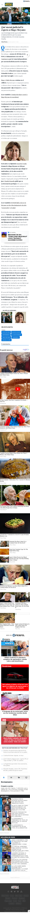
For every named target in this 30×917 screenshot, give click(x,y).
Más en (9, 635)
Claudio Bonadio (9, 181)
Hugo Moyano (6, 332)
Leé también (13, 232)
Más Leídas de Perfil (8, 837)
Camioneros (5, 59)
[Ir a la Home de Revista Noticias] (8, 4)
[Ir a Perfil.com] (26, 1)
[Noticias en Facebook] (11, 891)
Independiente (6, 334)
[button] (27, 55)
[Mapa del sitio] (21, 891)
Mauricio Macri (16, 332)
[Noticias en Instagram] (8, 891)
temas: (3, 330)
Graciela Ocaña (21, 164)
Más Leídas (4, 796)
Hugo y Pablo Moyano (8, 80)
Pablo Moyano (6, 337)
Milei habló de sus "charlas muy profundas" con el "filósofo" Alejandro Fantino (17, 237)
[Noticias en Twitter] (15, 891)
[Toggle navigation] (2, 5)
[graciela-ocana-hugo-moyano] (22, 317)
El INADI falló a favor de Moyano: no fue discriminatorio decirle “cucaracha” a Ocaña (13, 205)
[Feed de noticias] (18, 891)
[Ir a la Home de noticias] (15, 887)
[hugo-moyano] (8, 317)
